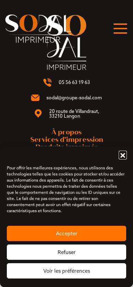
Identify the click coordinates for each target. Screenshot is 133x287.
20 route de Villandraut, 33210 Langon (74, 113)
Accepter (66, 233)
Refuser (67, 252)
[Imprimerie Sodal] (38, 27)
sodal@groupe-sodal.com (74, 98)
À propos (66, 132)
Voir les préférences (66, 271)
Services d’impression (66, 139)
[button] (122, 154)
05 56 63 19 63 (74, 82)
